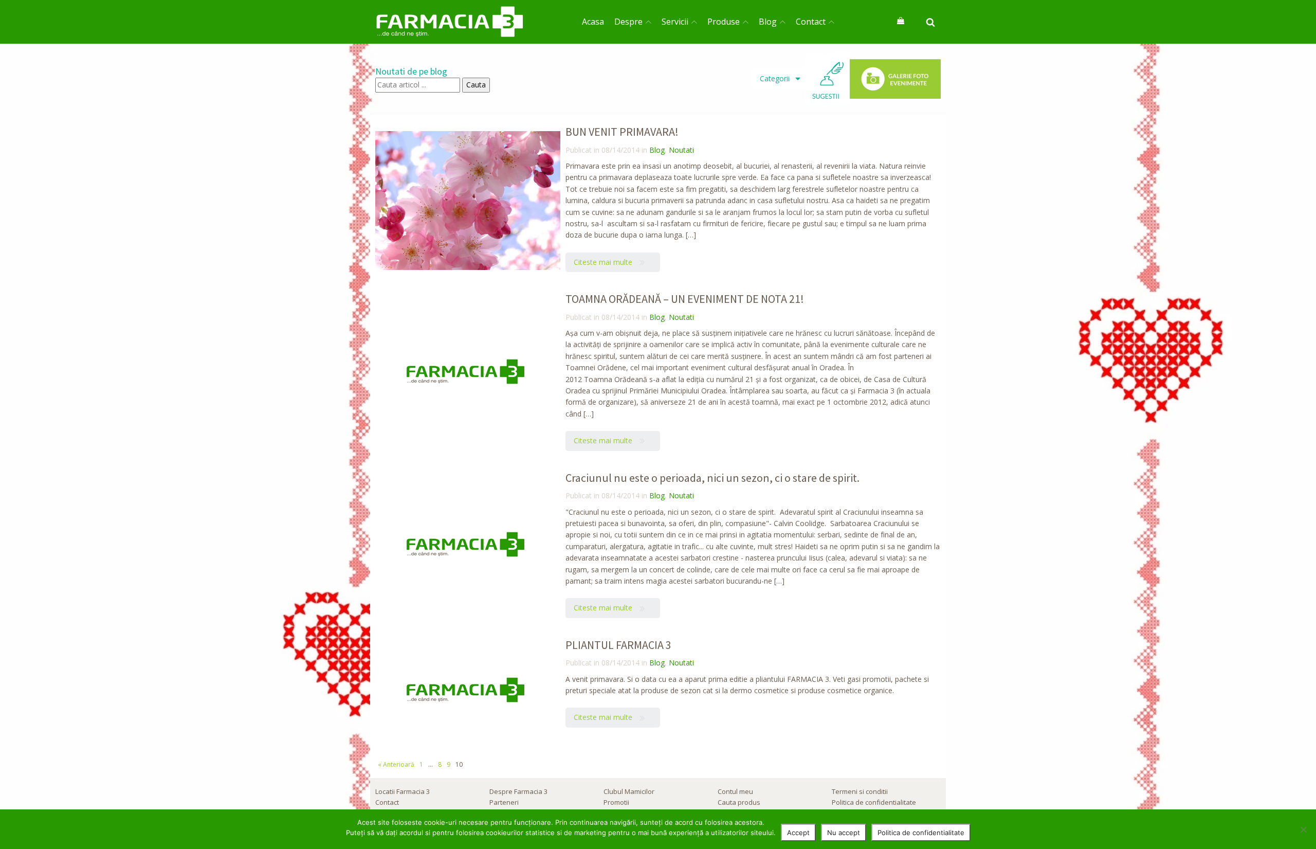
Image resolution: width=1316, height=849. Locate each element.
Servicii (675, 21)
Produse (723, 21)
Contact (811, 21)
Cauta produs (739, 802)
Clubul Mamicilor (629, 791)
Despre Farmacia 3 (518, 791)
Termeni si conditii (860, 791)
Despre (628, 21)
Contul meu (735, 791)
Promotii (616, 802)
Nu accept (843, 832)
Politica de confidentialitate (874, 802)
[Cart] (900, 21)
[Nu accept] (1303, 829)
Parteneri (504, 802)
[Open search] (930, 22)
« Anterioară (396, 764)
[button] (612, 262)
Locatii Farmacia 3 (402, 791)
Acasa (593, 21)
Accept (798, 832)
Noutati (681, 150)
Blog (768, 21)
